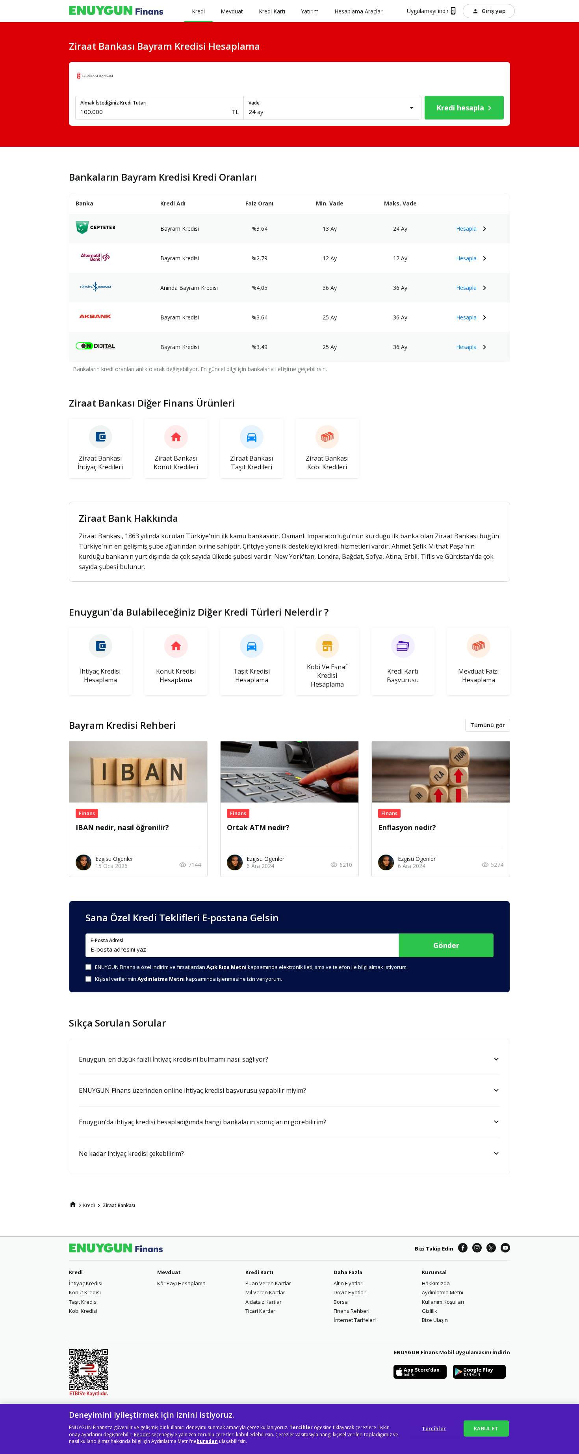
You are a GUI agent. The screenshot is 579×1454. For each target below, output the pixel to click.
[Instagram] (477, 1248)
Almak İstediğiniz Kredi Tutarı (113, 102)
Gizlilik (429, 1310)
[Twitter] (491, 1248)
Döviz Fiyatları (350, 1292)
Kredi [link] (89, 1205)
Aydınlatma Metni (442, 1292)
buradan (207, 1441)
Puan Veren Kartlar (268, 1283)
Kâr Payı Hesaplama (181, 1283)
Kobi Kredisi (83, 1310)
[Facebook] (463, 1248)
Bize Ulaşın (435, 1319)
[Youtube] (505, 1248)
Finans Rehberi (351, 1310)
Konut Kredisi (85, 1292)
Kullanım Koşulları (443, 1301)
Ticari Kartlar (260, 1310)
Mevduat (169, 1272)
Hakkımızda (436, 1283)
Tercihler (434, 1428)
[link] (73, 1204)
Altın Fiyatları (349, 1283)
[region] (289, 1429)
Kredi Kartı (259, 1272)
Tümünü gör (487, 725)
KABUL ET (486, 1428)
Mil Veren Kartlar (265, 1292)
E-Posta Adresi (107, 940)
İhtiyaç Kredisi (85, 1283)
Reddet (142, 1434)
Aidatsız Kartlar (263, 1301)
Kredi (76, 1272)
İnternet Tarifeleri (355, 1319)
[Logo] (116, 11)
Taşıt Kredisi (83, 1301)
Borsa (341, 1301)
